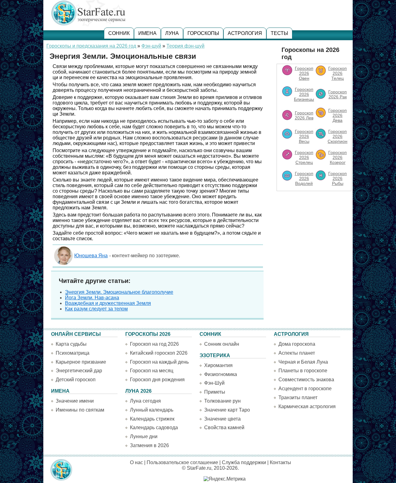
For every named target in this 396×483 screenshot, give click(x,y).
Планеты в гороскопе (302, 370)
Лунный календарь (151, 409)
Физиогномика (220, 374)
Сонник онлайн (221, 344)
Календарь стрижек (152, 418)
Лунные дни (143, 436)
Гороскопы (203, 33)
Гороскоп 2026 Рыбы (337, 178)
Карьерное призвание (81, 362)
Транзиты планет (297, 397)
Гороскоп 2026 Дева (337, 115)
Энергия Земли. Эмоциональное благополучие (119, 292)
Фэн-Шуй (214, 383)
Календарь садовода (154, 427)
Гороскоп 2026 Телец (337, 73)
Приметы (214, 392)
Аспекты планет (296, 353)
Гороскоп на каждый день (159, 362)
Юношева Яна (91, 255)
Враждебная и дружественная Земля (108, 303)
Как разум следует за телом (96, 308)
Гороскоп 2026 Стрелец (304, 157)
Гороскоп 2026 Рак (337, 94)
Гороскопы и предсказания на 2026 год (91, 46)
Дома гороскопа (296, 344)
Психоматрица (72, 353)
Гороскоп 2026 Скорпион (337, 136)
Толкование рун (222, 401)
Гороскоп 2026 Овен (304, 73)
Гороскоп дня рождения (157, 379)
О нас (136, 462)
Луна (172, 33)
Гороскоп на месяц (151, 370)
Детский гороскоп (76, 379)
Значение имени (75, 401)
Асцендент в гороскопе (305, 388)
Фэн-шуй (151, 46)
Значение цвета (222, 418)
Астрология (245, 33)
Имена (147, 33)
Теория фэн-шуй (185, 46)
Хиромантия (218, 365)
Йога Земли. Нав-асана (92, 297)
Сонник (119, 33)
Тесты (279, 33)
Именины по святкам (80, 409)
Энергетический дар (79, 370)
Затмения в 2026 (149, 445)
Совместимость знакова (306, 379)
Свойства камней (224, 427)
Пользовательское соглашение (182, 462)
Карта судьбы (71, 344)
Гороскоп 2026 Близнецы (304, 94)
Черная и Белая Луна (303, 362)
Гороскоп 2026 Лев (304, 115)
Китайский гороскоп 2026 (158, 353)
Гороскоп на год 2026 (154, 344)
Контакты (280, 462)
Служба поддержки (244, 462)
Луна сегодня (145, 401)
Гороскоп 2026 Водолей (304, 178)
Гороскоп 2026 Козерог (337, 157)
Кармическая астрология (307, 406)
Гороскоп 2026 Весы (304, 136)
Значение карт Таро (227, 409)
